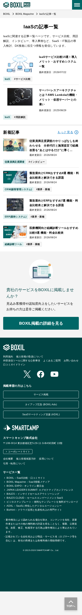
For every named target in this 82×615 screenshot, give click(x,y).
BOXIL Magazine (25, 14)
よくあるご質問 (52, 360)
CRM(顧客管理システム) (18, 189)
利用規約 (8, 356)
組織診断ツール (13, 244)
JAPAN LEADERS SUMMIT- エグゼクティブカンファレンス (40, 489)
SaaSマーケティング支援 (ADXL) (41, 414)
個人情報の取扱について (29, 356)
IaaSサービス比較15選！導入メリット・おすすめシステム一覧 (58, 61)
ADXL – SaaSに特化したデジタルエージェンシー (34, 505)
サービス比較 (23, 79)
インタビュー (37, 161)
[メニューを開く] (77, 5)
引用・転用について (14, 463)
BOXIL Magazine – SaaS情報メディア (28, 482)
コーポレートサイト (19, 451)
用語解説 (20, 117)
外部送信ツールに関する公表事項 (21, 360)
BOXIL (7, 14)
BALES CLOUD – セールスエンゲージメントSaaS (35, 497)
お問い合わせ (71, 360)
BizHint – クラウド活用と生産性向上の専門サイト (34, 509)
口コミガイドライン (14, 364)
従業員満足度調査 (14, 161)
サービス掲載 (41, 394)
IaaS (7, 79)
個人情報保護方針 (26, 458)
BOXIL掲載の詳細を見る (41, 323)
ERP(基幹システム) (15, 216)
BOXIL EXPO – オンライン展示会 (25, 485)
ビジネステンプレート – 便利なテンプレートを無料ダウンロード (42, 501)
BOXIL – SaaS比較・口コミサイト (26, 478)
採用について (46, 458)
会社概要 (8, 458)
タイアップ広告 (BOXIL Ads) (41, 404)
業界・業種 (44, 189)
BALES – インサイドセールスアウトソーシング (33, 493)
